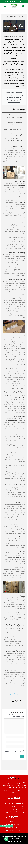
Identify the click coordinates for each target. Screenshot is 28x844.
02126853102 (14, 101)
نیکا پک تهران (14, 777)
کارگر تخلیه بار (18, 557)
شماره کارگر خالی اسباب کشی (14, 117)
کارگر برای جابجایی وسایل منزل (14, 119)
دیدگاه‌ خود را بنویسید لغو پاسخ (14, 140)
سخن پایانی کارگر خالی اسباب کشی (13, 138)
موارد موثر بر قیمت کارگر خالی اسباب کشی (12, 130)
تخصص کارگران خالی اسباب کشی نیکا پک (12, 125)
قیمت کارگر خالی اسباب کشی (14, 122)
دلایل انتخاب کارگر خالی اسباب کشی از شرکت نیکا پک (12, 134)
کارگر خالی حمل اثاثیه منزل (15, 114)
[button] (5, 6)
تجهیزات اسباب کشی (12, 420)
